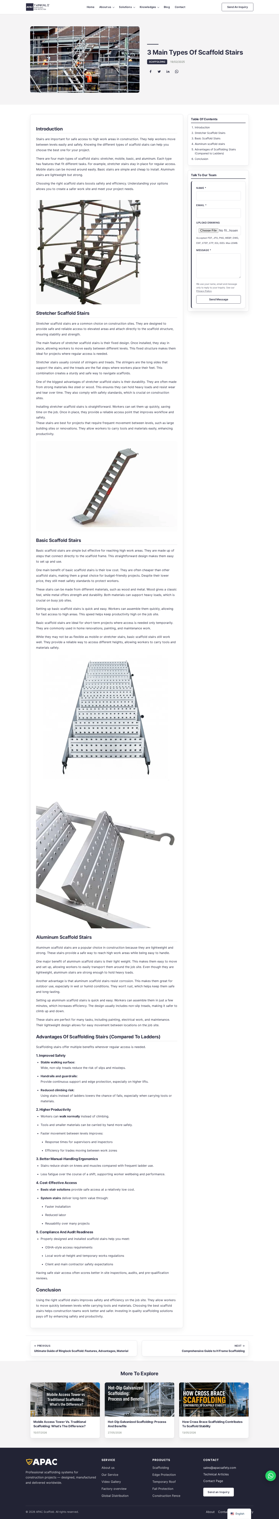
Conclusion (201, 158)
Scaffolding (160, 1468)
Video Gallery (111, 1482)
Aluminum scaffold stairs (210, 143)
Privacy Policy (204, 291)
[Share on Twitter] (159, 71)
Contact (180, 7)
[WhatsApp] (270, 1475)
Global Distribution (115, 1496)
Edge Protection (164, 1475)
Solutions (125, 7)
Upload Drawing (208, 222)
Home (91, 7)
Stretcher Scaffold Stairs (210, 132)
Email (201, 205)
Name (201, 187)
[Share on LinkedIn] (168, 71)
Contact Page (213, 1481)
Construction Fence (166, 1496)
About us (105, 7)
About (210, 1512)
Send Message (218, 299)
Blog (167, 7)
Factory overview (114, 1489)
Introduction (202, 127)
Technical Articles (216, 1474)
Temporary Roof (164, 1482)
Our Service (110, 1475)
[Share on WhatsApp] (176, 71)
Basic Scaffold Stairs (207, 138)
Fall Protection (162, 1489)
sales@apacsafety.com (219, 1468)
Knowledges (148, 7)
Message (203, 250)
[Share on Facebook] (150, 71)
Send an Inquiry (237, 7)
